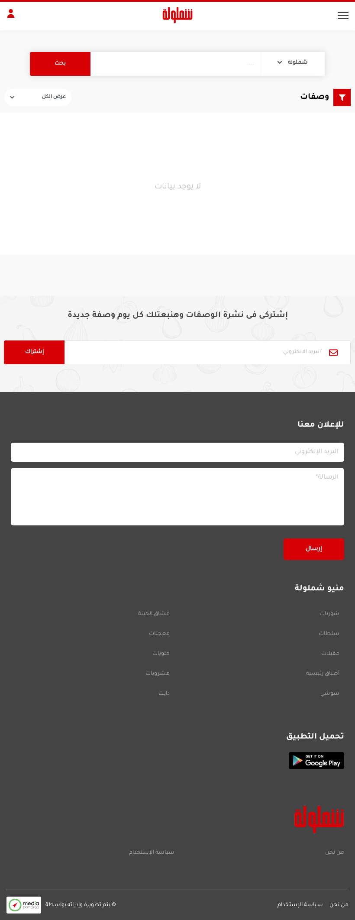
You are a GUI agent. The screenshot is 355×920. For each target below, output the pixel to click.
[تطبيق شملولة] (177, 760)
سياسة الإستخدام (151, 853)
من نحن (334, 853)
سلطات (329, 634)
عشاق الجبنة (154, 614)
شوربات (329, 614)
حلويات (161, 654)
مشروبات (157, 674)
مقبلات (330, 654)
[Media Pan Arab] (23, 905)
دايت (164, 694)
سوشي (329, 694)
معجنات (159, 634)
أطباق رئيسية (322, 674)
